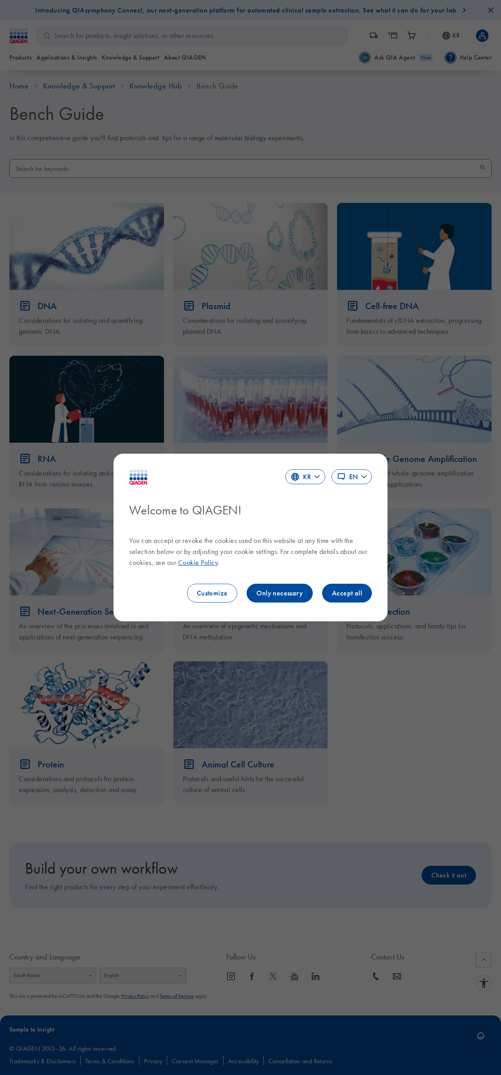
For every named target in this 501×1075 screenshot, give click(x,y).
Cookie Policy (198, 562)
